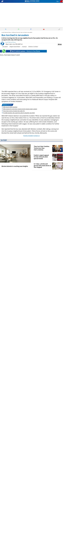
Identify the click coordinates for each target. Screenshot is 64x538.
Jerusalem (5, 46)
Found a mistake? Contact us (31, 135)
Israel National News (6, 32)
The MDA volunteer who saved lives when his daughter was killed (19, 113)
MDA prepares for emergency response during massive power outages (20, 109)
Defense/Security (16, 32)
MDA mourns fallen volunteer (10, 107)
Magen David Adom (15, 46)
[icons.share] (61, 1)
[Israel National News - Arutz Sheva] (32, 1)
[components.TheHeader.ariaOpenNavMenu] (10, 1)
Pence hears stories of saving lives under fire (14, 111)
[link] (15, 157)
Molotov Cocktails (33, 46)
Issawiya (24, 46)
